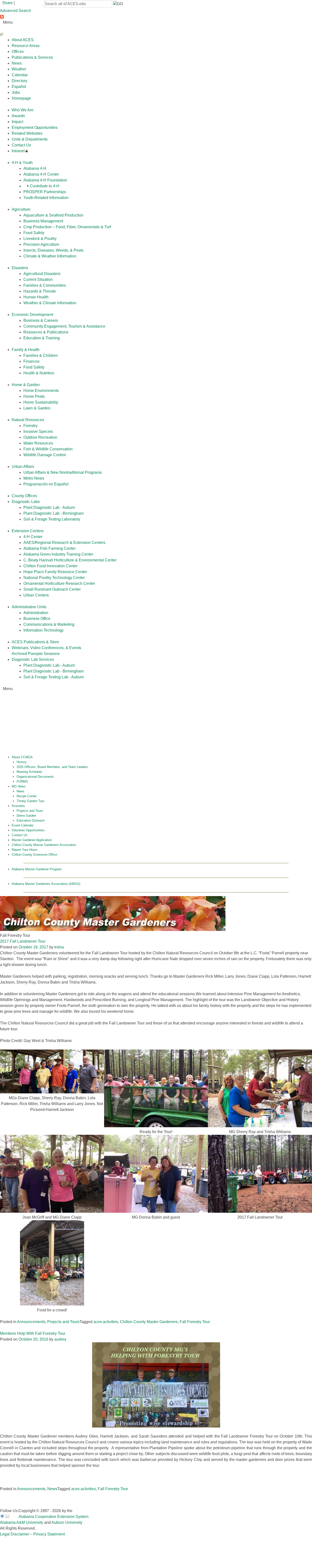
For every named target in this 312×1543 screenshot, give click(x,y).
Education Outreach (31, 820)
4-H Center (32, 537)
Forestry (30, 426)
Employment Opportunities (35, 127)
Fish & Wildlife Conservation (48, 449)
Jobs (16, 92)
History (22, 762)
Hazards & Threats (39, 291)
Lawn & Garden (36, 408)
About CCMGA (22, 757)
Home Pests (34, 396)
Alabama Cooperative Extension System (53, 1517)
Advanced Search (15, 11)
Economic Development (32, 314)
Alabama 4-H (34, 168)
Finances (31, 361)
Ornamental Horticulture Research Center (59, 583)
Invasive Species (38, 431)
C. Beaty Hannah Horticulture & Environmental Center (70, 560)
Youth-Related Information (45, 198)
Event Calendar (22, 825)
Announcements (31, 1322)
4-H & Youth (22, 163)
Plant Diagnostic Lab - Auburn (49, 507)
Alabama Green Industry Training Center (58, 554)
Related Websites (27, 133)
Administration (35, 613)
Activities (18, 806)
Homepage (21, 98)
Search (9, 34)
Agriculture (21, 209)
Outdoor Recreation (40, 437)
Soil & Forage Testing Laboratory (51, 519)
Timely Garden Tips (30, 801)
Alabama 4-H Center (41, 174)
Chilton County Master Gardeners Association (44, 845)
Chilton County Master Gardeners (149, 1322)
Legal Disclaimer (14, 1534)
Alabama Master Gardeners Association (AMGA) (46, 884)
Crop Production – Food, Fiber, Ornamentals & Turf (67, 227)
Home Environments (41, 390)
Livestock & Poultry (40, 239)
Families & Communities (44, 285)
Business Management (43, 221)
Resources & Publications (45, 332)
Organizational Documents (35, 776)
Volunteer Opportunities (28, 830)
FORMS (22, 781)
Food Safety (33, 233)
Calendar (20, 75)
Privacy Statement (49, 1534)
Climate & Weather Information (49, 256)
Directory (19, 81)
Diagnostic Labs (26, 502)
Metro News (33, 478)
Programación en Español (45, 484)
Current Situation (38, 279)
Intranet (19, 151)
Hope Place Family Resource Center (55, 572)
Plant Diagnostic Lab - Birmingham (53, 513)
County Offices (24, 496)
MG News (19, 786)
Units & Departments (30, 139)
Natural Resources (28, 420)
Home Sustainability (40, 402)
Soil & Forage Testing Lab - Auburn (53, 677)
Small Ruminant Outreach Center (52, 589)
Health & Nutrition (38, 373)
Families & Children (40, 355)
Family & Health (25, 350)
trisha (59, 947)
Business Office (36, 618)
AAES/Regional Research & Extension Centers (64, 542)
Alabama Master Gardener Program (37, 869)
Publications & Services (32, 57)
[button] (118, 4)
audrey (60, 1339)
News (17, 63)
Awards (18, 116)
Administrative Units (29, 607)
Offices (18, 51)
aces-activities (105, 1322)
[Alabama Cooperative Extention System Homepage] (156, 726)
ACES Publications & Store (35, 642)
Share (7, 3)
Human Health (36, 297)
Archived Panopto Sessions (36, 654)
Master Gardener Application (32, 840)
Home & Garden (26, 385)
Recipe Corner (27, 796)
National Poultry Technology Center (54, 578)
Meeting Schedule (29, 772)
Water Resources (38, 443)
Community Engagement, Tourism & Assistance (64, 326)
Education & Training (41, 338)
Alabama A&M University (21, 1522)
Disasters (20, 268)
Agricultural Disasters (41, 274)
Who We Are (22, 110)
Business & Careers (40, 320)
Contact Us (21, 145)
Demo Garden (26, 815)
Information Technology (43, 630)
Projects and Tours (30, 811)
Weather (19, 69)
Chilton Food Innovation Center (50, 566)
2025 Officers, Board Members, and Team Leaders (52, 767)
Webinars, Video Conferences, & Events (46, 648)
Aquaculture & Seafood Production (53, 215)
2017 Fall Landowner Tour (22, 941)
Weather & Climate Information (49, 303)
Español (19, 87)
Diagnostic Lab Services (33, 659)
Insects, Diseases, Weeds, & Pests (53, 250)
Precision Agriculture (41, 244)
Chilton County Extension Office (34, 854)
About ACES (23, 40)
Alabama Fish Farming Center (49, 548)
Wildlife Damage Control (44, 455)
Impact (17, 122)
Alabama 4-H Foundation (45, 180)
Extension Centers (28, 531)
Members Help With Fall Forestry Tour (32, 1333)
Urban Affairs (23, 466)
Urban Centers (36, 595)
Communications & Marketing (48, 624)
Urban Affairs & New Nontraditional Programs (62, 472)
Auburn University (66, 1522)
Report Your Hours (25, 850)
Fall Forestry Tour (195, 1322)
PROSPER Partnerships (44, 192)
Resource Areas (25, 46)
